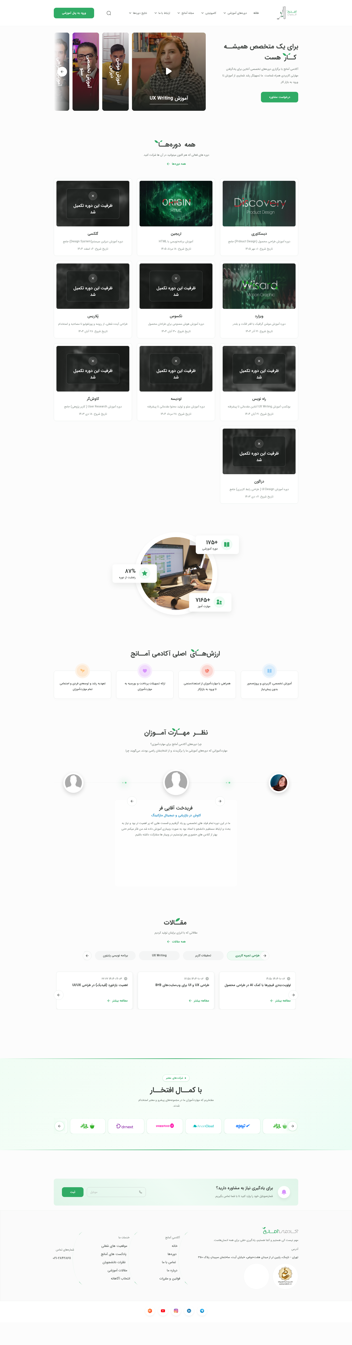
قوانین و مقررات (170, 1278)
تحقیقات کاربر (203, 955)
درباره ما (172, 1270)
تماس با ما (169, 1262)
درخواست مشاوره (279, 97)
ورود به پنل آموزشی (74, 13)
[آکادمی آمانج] (287, 13)
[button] (169, 72)
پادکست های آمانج (113, 1254)
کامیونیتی (210, 13)
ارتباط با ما (164, 13)
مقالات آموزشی (117, 1270)
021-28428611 (62, 1258)
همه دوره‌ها (179, 164)
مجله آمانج (188, 13)
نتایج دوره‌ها (140, 13)
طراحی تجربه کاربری (247, 955)
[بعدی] (62, 72)
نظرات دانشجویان (113, 1262)
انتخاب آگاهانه (120, 1278)
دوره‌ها (172, 1254)
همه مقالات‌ (179, 941)
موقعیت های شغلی (114, 1246)
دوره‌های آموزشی (237, 13)
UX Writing (159, 955)
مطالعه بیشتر (283, 1000)
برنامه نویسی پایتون (115, 955)
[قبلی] (220, 801)
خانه (256, 13)
